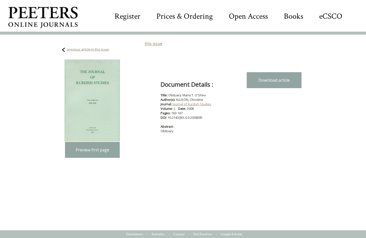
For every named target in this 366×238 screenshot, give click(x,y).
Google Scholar (232, 234)
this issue (153, 43)
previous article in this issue (88, 49)
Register (127, 16)
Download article (274, 80)
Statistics (158, 234)
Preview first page (92, 150)
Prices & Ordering (184, 16)
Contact (179, 234)
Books (293, 16)
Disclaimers (134, 234)
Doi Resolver (202, 234)
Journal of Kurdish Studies (192, 104)
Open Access (248, 16)
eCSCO (330, 16)
